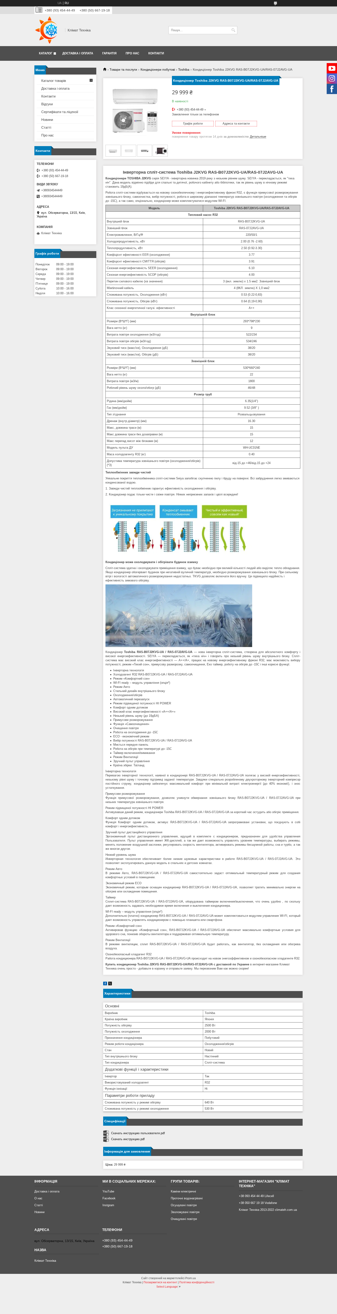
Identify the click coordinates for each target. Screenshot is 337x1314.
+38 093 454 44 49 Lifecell (256, 1196)
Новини (47, 120)
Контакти (156, 53)
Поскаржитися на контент (160, 1282)
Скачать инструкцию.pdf (128, 1139)
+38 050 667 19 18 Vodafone (258, 1203)
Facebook (109, 1198)
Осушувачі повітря (184, 1205)
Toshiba (183, 69)
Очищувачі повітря (184, 1219)
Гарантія (109, 53)
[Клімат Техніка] (48, 30)
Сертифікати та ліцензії (59, 112)
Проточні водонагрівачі (187, 1198)
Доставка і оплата (77, 53)
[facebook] (105, 984)
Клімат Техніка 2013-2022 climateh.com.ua (268, 1209)
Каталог (45, 53)
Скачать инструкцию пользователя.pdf (138, 1133)
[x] (110, 984)
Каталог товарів (53, 81)
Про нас (132, 53)
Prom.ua (190, 1278)
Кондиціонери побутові (158, 69)
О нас (38, 1198)
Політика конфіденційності (196, 1282)
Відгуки (47, 104)
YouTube (108, 1191)
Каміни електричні (183, 1191)
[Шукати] (233, 30)
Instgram (108, 1205)
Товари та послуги (123, 69)
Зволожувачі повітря (185, 1212)
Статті (46, 127)
